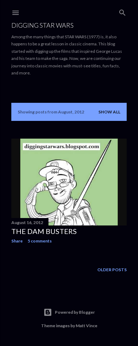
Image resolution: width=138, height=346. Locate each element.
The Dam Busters (44, 231)
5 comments (40, 241)
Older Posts (112, 269)
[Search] (122, 11)
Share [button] (17, 241)
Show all (109, 112)
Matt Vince (86, 325)
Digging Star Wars (42, 25)
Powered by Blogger (75, 312)
